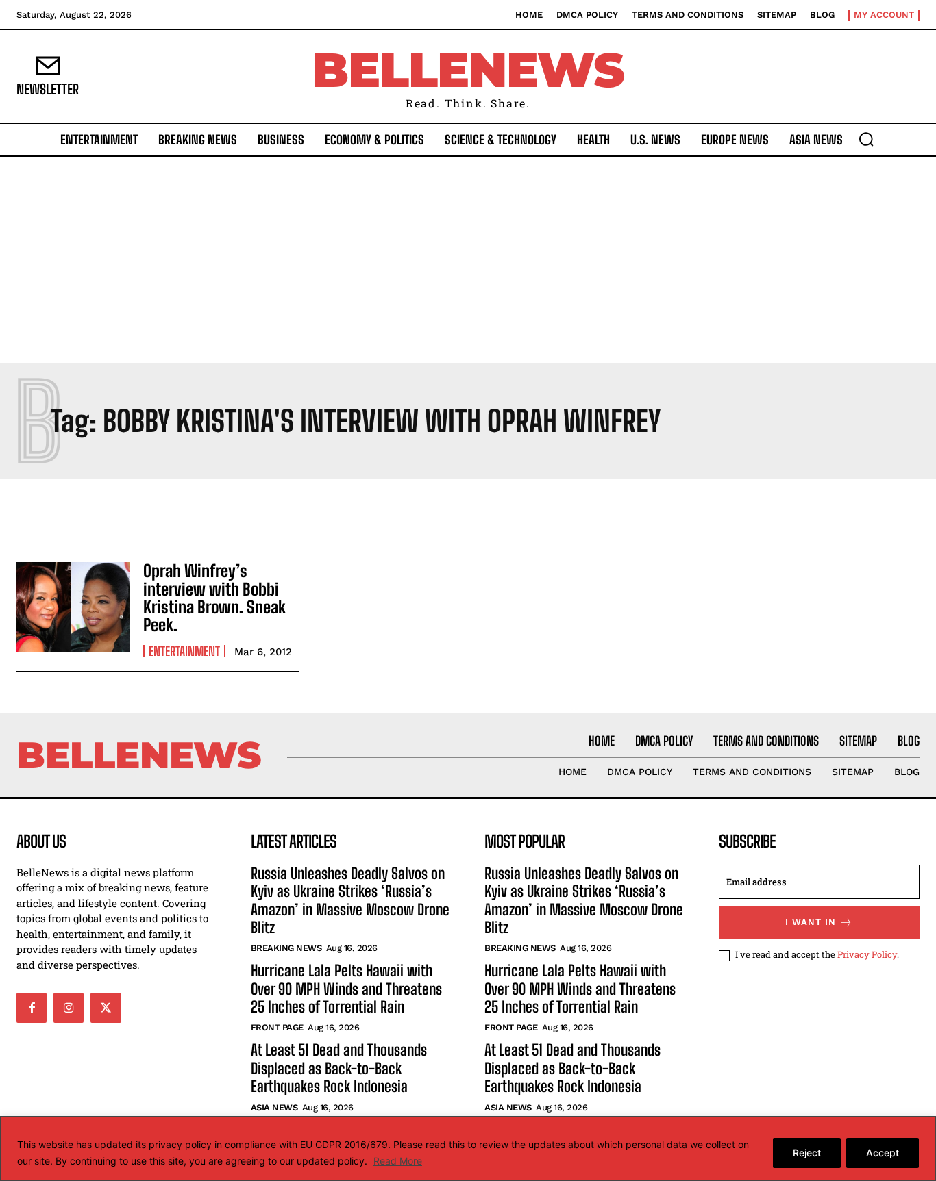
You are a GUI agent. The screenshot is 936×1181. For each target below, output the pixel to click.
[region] (468, 1148)
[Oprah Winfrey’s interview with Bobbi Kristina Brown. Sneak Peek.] (73, 607)
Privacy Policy (867, 954)
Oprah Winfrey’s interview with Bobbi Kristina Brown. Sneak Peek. (214, 598)
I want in (810, 922)
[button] (866, 139)
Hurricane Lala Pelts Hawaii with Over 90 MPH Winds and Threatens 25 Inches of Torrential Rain (346, 988)
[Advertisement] (468, 260)
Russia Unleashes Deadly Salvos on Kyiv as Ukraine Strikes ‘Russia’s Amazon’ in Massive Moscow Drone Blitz (350, 900)
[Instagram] (68, 1008)
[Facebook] (31, 1008)
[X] (105, 1008)
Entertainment (184, 651)
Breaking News (286, 948)
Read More (397, 1161)
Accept (882, 1152)
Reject (807, 1152)
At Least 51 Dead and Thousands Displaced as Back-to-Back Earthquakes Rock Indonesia (339, 1068)
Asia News (274, 1107)
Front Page (277, 1027)
